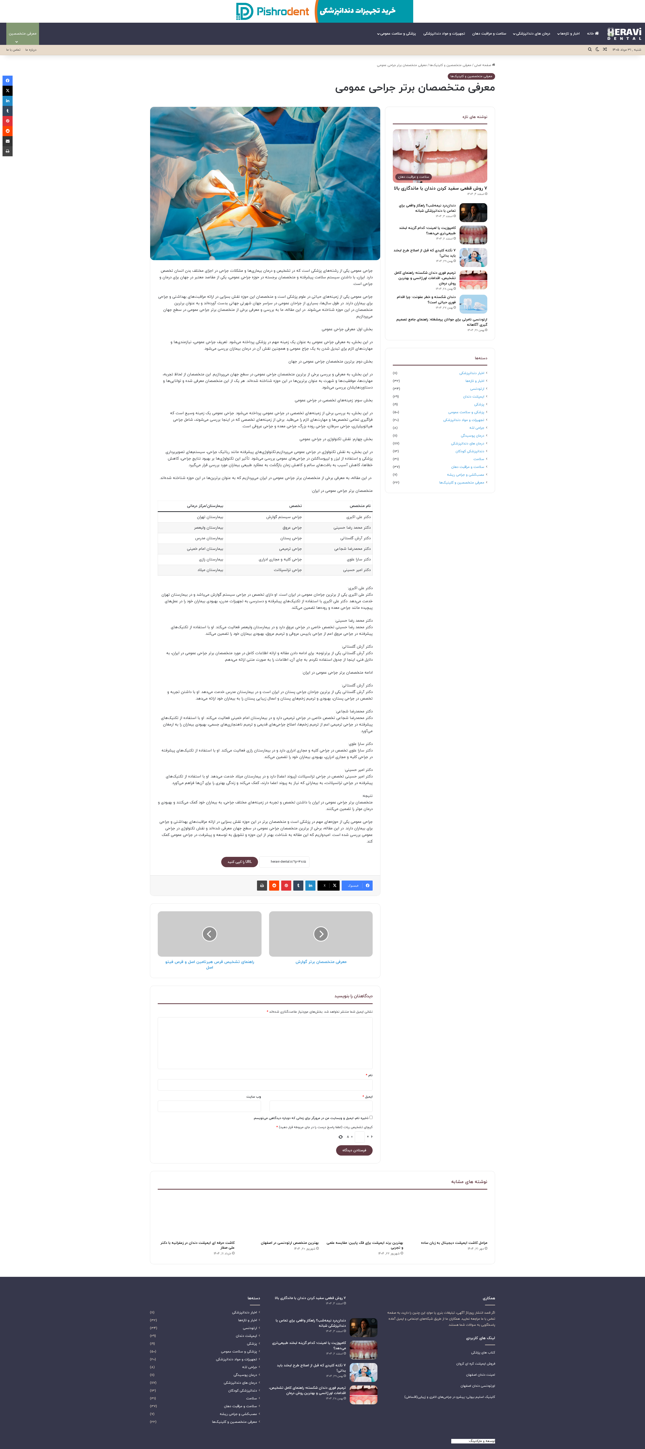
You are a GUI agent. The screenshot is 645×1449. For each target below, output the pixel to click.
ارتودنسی (477, 388)
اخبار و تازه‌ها (570, 33)
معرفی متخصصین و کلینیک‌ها (450, 65)
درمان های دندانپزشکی (533, 33)
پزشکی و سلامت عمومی (398, 33)
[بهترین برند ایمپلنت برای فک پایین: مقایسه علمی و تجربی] (364, 1216)
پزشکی (479, 404)
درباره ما (30, 50)
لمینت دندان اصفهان (480, 1375)
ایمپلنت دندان (473, 396)
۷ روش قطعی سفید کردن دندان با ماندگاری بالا (440, 188)
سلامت (478, 459)
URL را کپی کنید (240, 862)
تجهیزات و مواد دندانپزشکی (444, 33)
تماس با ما (13, 50)
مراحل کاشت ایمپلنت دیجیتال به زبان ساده (454, 1243)
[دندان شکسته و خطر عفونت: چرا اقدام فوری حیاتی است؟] (473, 304)
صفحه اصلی (483, 65)
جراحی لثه (476, 428)
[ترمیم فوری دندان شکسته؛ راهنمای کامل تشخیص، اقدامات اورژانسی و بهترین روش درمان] (473, 279)
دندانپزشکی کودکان (470, 451)
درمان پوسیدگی (472, 435)
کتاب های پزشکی (483, 1352)
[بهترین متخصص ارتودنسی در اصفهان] (280, 1216)
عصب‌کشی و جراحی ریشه (465, 474)
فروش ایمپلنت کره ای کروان (475, 1364)
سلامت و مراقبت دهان (489, 33)
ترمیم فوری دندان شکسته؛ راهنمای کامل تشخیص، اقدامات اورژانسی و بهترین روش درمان (425, 278)
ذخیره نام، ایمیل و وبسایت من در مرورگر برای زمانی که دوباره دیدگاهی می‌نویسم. (310, 1118)
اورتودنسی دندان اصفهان (478, 1386)
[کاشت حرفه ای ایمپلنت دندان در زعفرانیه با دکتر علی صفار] (196, 1216)
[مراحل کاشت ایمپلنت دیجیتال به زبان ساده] (449, 1216)
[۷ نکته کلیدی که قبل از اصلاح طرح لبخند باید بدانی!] (473, 257)
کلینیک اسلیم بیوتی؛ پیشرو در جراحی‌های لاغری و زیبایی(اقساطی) (449, 1397)
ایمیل (368, 1097)
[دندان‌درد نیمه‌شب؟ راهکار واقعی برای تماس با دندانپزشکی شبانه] (473, 212)
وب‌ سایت (253, 1097)
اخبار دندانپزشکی (471, 373)
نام (369, 1075)
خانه (591, 33)
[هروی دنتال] (624, 34)
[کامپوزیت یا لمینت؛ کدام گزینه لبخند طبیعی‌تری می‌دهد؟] (473, 235)
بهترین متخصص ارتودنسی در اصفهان (290, 1243)
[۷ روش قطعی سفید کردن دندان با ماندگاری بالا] (363, 1305)
